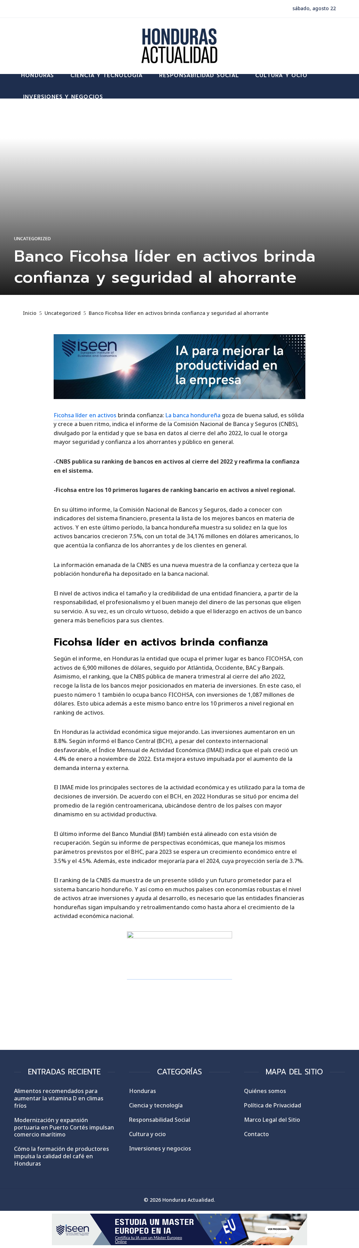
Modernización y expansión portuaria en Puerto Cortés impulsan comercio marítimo (64, 1127)
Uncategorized (32, 238)
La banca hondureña (193, 415)
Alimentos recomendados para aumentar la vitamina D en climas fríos (58, 1098)
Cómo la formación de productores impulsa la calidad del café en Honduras (61, 1156)
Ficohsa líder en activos (85, 415)
